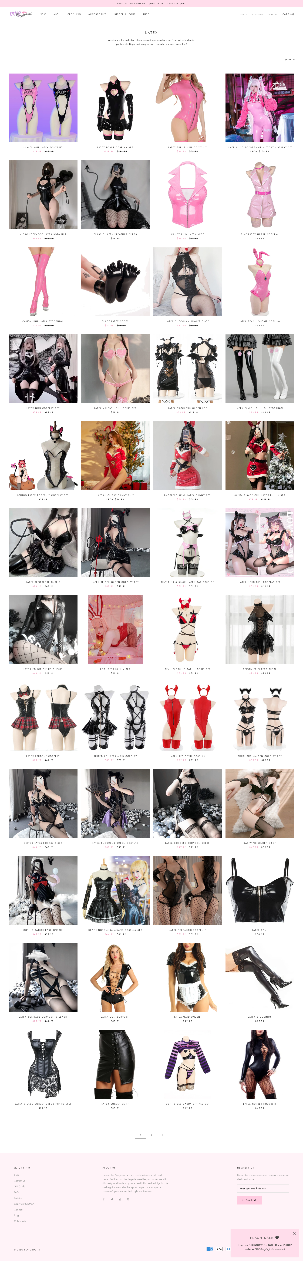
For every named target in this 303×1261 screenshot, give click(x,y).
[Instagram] (120, 1199)
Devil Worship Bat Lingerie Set (188, 669)
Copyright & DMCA (24, 1204)
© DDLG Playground (27, 1249)
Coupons (18, 1209)
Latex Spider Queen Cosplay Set (115, 582)
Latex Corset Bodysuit (259, 1104)
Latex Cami (260, 930)
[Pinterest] (128, 1199)
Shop (16, 1175)
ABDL (56, 14)
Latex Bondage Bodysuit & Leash (43, 1016)
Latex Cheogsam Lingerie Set (187, 321)
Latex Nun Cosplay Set (43, 408)
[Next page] (162, 1135)
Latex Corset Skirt (115, 1104)
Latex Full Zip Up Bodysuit (187, 147)
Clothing (74, 14)
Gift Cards (19, 1186)
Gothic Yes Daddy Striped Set (188, 1104)
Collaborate (20, 1221)
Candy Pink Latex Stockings (43, 321)
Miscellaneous (125, 14)
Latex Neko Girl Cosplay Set (260, 582)
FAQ (16, 1192)
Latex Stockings (260, 1016)
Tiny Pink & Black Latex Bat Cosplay (187, 582)
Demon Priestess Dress (260, 669)
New (43, 14)
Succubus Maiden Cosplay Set (260, 756)
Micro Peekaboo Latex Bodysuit (43, 234)
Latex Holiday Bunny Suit (115, 495)
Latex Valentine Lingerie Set (115, 408)
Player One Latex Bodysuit (43, 147)
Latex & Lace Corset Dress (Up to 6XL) (43, 1104)
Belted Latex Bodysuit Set (43, 843)
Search (272, 14)
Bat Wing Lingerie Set (260, 843)
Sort (289, 59)
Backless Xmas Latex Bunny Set (187, 495)
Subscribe (249, 1200)
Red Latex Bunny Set (115, 669)
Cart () (288, 14)
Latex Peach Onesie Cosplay (260, 321)
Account (257, 14)
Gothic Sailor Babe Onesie (43, 930)
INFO (146, 14)
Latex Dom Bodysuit (115, 1016)
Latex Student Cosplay (43, 756)
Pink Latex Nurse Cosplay (260, 234)
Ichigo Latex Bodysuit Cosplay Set (43, 495)
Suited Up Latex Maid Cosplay (115, 756)
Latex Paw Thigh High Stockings (260, 408)
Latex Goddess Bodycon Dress (187, 843)
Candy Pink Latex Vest (187, 234)
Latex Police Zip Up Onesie (43, 669)
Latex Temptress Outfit (43, 582)
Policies (18, 1198)
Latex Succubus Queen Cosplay (115, 843)
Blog (16, 1215)
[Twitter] (112, 1199)
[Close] (294, 1233)
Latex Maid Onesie (187, 1016)
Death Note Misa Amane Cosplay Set (115, 930)
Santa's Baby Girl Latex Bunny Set (259, 495)
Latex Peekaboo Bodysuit (187, 930)
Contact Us (19, 1180)
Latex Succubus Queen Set (187, 408)
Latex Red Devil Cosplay (187, 756)
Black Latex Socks (115, 321)
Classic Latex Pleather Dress (115, 234)
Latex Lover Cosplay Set (115, 147)
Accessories (97, 14)
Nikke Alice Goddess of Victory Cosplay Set (260, 147)
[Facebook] (104, 1199)
